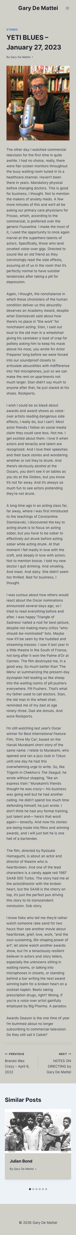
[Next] (64, 1147)
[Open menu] (67, 8)
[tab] (30, 1189)
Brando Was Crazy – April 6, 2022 (17, 1063)
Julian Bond (21, 1161)
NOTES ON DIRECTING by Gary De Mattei (59, 1063)
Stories (12, 29)
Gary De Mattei (20, 57)
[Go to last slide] (11, 1147)
